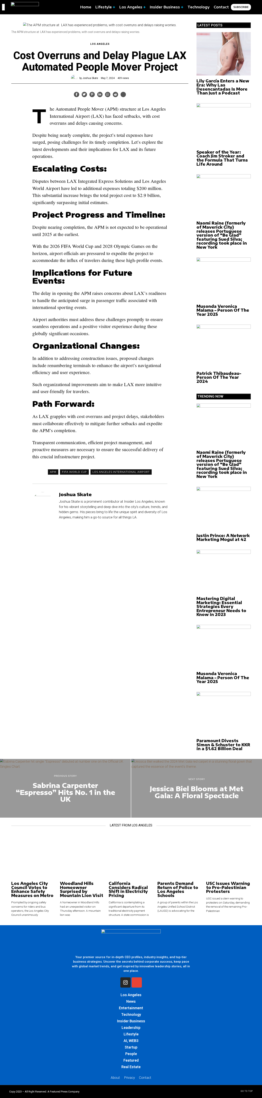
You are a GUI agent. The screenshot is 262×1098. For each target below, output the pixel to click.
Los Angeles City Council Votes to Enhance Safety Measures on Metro (32, 889)
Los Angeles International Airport (121, 471)
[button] (255, 7)
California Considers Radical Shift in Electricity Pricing (128, 889)
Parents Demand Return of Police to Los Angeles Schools (177, 889)
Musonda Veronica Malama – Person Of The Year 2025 (222, 310)
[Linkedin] (100, 94)
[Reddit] (115, 94)
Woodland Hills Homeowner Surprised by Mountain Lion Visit (81, 889)
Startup (131, 1047)
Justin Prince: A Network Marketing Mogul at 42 (223, 537)
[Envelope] (137, 982)
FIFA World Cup (74, 471)
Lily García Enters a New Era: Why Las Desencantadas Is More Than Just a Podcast (222, 87)
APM (53, 471)
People (131, 1054)
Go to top (247, 1091)
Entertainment (131, 1008)
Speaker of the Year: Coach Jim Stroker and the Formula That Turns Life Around (222, 158)
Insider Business (131, 1021)
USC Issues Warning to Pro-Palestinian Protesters (228, 887)
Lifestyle (131, 1034)
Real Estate (131, 1067)
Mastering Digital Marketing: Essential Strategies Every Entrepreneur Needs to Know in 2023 (221, 606)
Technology (131, 1014)
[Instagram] (125, 982)
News (131, 1001)
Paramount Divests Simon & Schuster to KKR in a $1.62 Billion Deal (223, 744)
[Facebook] (76, 94)
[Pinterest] (92, 94)
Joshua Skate (90, 78)
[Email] (123, 94)
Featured (131, 1060)
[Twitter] (84, 94)
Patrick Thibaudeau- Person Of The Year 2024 (218, 377)
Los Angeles (100, 44)
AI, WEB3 (131, 1040)
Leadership (131, 1027)
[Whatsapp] (107, 94)
